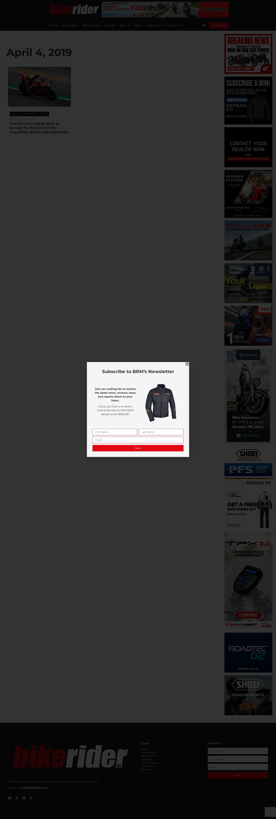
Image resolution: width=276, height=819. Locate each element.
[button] (187, 364)
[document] (138, 409)
